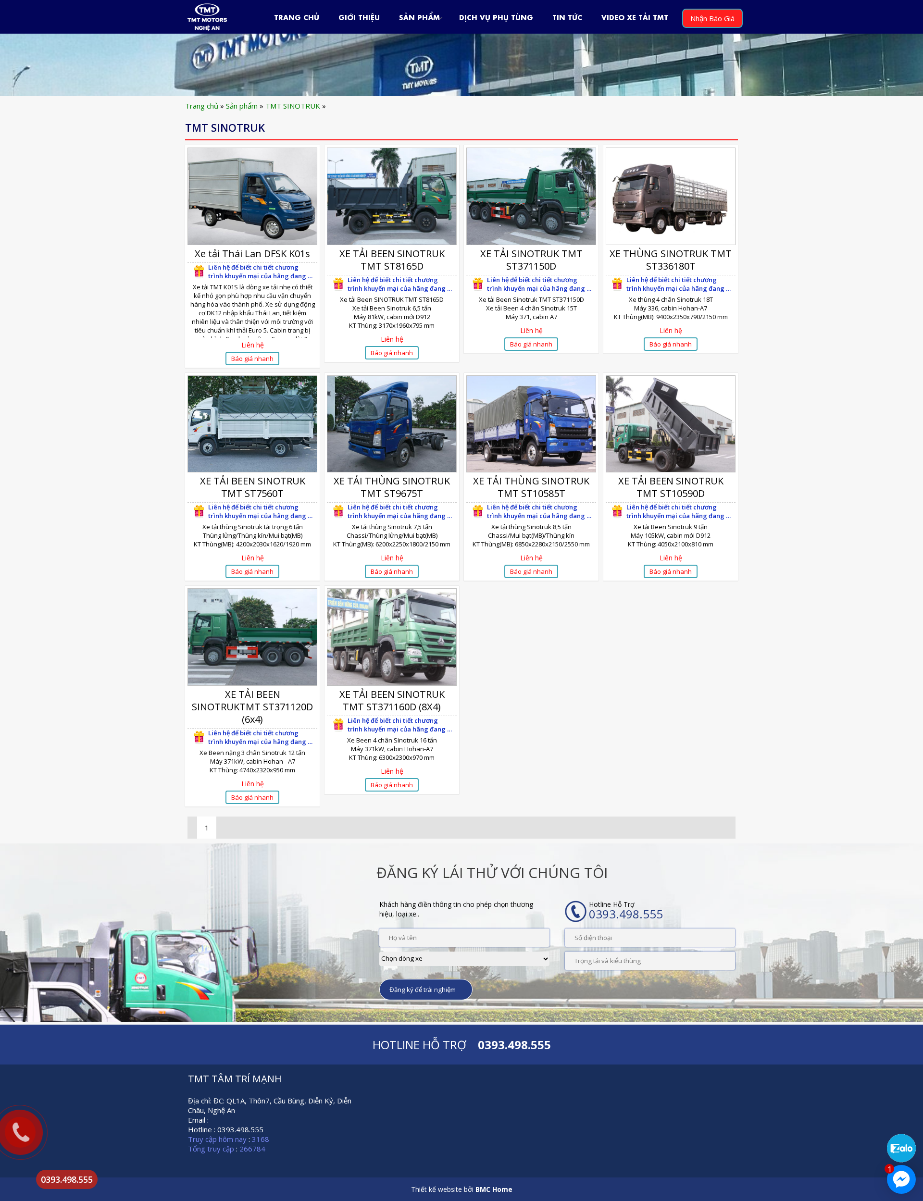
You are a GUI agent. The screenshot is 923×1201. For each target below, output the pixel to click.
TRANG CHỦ (296, 16)
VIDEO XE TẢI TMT (634, 16)
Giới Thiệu (359, 16)
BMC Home (493, 1189)
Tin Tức (567, 16)
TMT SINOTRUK (292, 106)
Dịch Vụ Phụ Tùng (496, 16)
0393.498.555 (67, 1179)
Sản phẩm (419, 16)
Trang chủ (201, 106)
